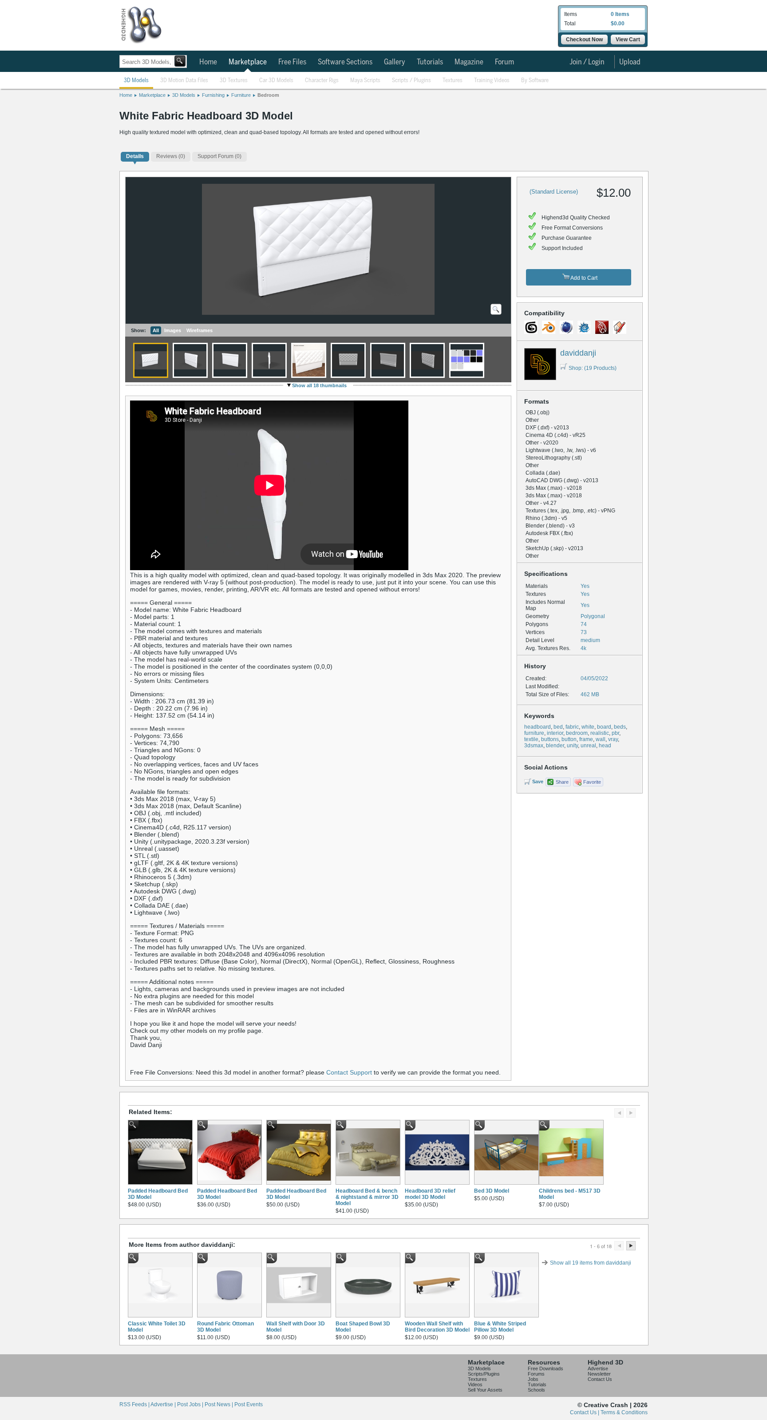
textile (531, 739)
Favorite (592, 782)
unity (572, 745)
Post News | (219, 1404)
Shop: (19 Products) (593, 368)
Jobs (533, 1379)
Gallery (394, 62)
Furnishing (213, 95)
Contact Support (349, 1072)
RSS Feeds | (134, 1404)
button (569, 739)
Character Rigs (322, 80)
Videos (475, 1384)
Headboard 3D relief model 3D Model (430, 1194)
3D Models (136, 80)
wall (600, 739)
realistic (599, 733)
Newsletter (599, 1373)
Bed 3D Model (491, 1191)
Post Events (248, 1404)
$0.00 (618, 23)
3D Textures (234, 80)
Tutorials (430, 62)
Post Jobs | (191, 1404)
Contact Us (600, 1379)
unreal (588, 745)
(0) (170, 156)
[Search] (180, 61)
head (605, 745)
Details (135, 156)
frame (586, 739)
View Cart (628, 39)
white (587, 727)
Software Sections (345, 62)
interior (555, 733)
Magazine (469, 62)
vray (613, 739)
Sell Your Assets (485, 1389)
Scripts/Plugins (484, 1373)
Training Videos (492, 80)
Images (172, 330)
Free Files (292, 62)
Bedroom (268, 95)
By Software (535, 80)
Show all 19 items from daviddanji (590, 1263)
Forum (504, 62)
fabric (572, 727)
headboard (537, 727)
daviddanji (578, 353)
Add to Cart (583, 278)
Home (208, 62)
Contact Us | (585, 1412)
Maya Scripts (365, 80)
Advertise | (163, 1404)
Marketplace (248, 62)
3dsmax (533, 745)
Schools (536, 1389)
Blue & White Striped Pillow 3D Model (500, 1327)
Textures (453, 80)
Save (537, 781)
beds (620, 727)
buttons (550, 739)
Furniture (241, 95)
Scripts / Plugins (411, 80)
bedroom (577, 733)
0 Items (620, 14)
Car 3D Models (276, 80)
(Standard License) (554, 191)
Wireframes (199, 330)
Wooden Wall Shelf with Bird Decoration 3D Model (437, 1327)
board (604, 727)
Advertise (598, 1368)
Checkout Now (584, 39)
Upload (629, 62)
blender (555, 745)
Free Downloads (545, 1368)
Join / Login (587, 62)
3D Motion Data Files (184, 80)
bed (558, 727)
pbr (615, 733)
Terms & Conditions (624, 1412)
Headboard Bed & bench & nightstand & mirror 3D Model (367, 1197)
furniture (534, 733)
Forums (536, 1373)
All (156, 330)
